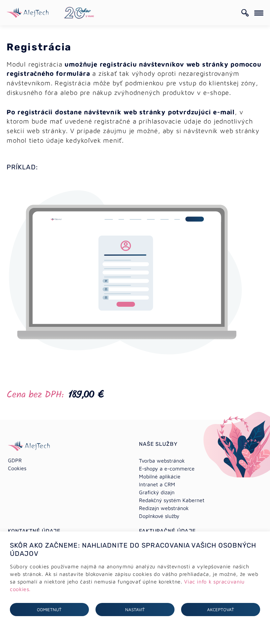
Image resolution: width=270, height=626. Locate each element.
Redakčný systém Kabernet (171, 500)
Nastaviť (135, 609)
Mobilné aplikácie (159, 476)
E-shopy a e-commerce (167, 468)
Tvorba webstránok (162, 461)
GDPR (15, 460)
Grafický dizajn (157, 492)
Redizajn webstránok (164, 508)
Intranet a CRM (157, 484)
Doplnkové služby (159, 516)
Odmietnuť (49, 609)
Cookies (17, 468)
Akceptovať (220, 609)
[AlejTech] (27, 12)
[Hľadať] (245, 12)
